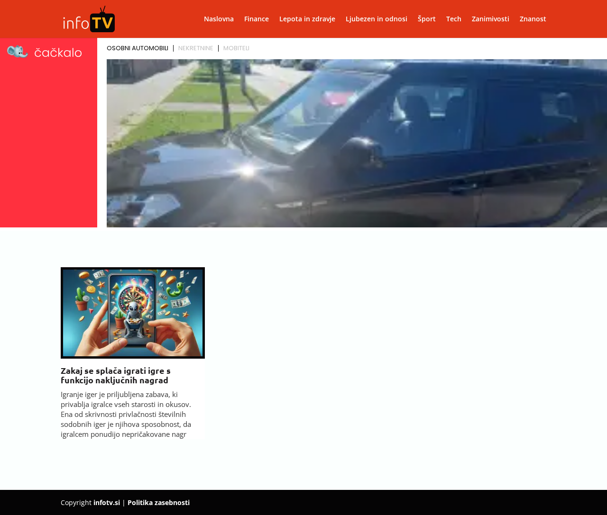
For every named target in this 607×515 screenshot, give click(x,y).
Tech (453, 19)
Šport (427, 19)
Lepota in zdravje (307, 19)
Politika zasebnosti (159, 502)
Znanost (533, 19)
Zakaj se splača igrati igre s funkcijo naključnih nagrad (116, 375)
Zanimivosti (490, 19)
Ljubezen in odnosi (376, 19)
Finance (256, 19)
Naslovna (219, 19)
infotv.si (106, 502)
